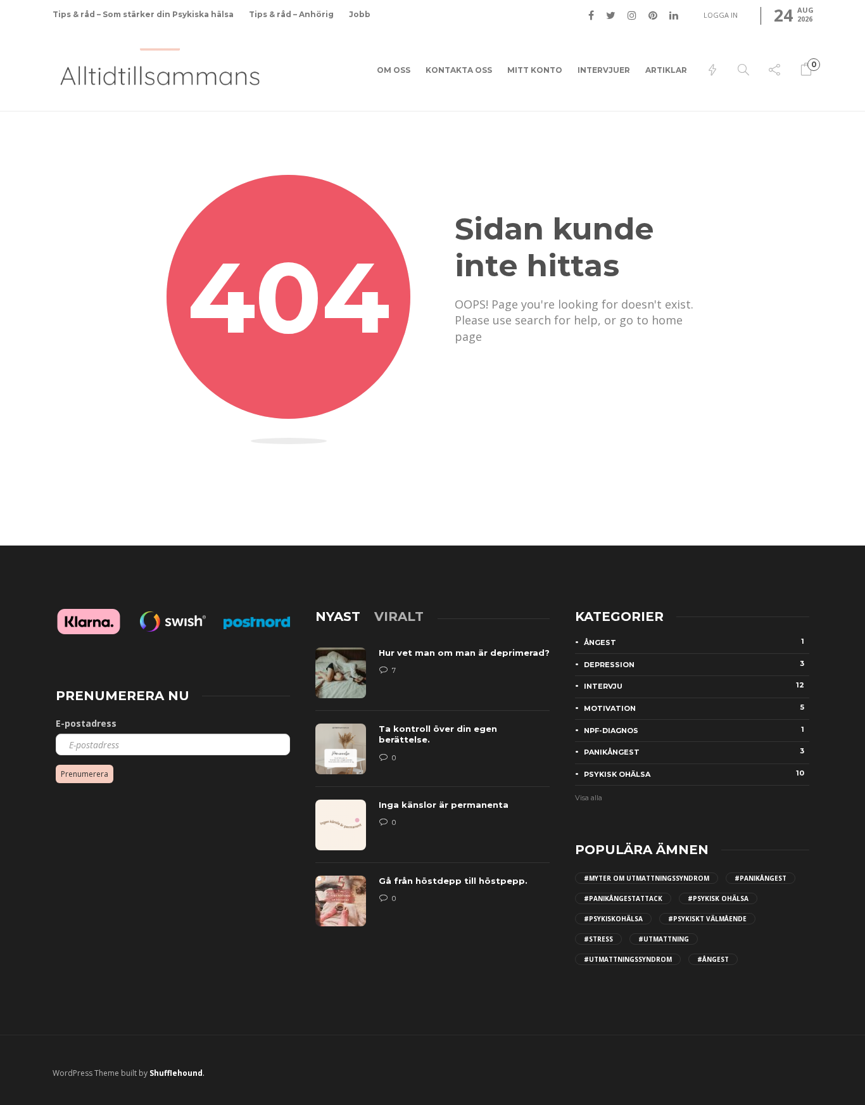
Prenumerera (84, 774)
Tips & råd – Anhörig (291, 14)
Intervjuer (604, 70)
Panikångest (694, 751)
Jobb (359, 14)
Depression (694, 664)
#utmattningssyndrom (628, 959)
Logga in (721, 15)
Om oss (393, 70)
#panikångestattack (623, 898)
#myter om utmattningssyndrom (646, 878)
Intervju (694, 685)
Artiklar (666, 70)
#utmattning (663, 939)
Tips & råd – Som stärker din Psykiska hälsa (143, 14)
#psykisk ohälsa (718, 898)
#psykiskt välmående (707, 918)
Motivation (694, 708)
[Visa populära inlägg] (712, 70)
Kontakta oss (459, 70)
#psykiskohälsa (613, 918)
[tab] (337, 616)
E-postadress (86, 723)
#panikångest (760, 878)
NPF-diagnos (694, 730)
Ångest (694, 642)
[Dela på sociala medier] (774, 70)
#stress (598, 939)
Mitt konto (534, 70)
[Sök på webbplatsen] (743, 70)
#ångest (713, 959)
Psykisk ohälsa (694, 774)
